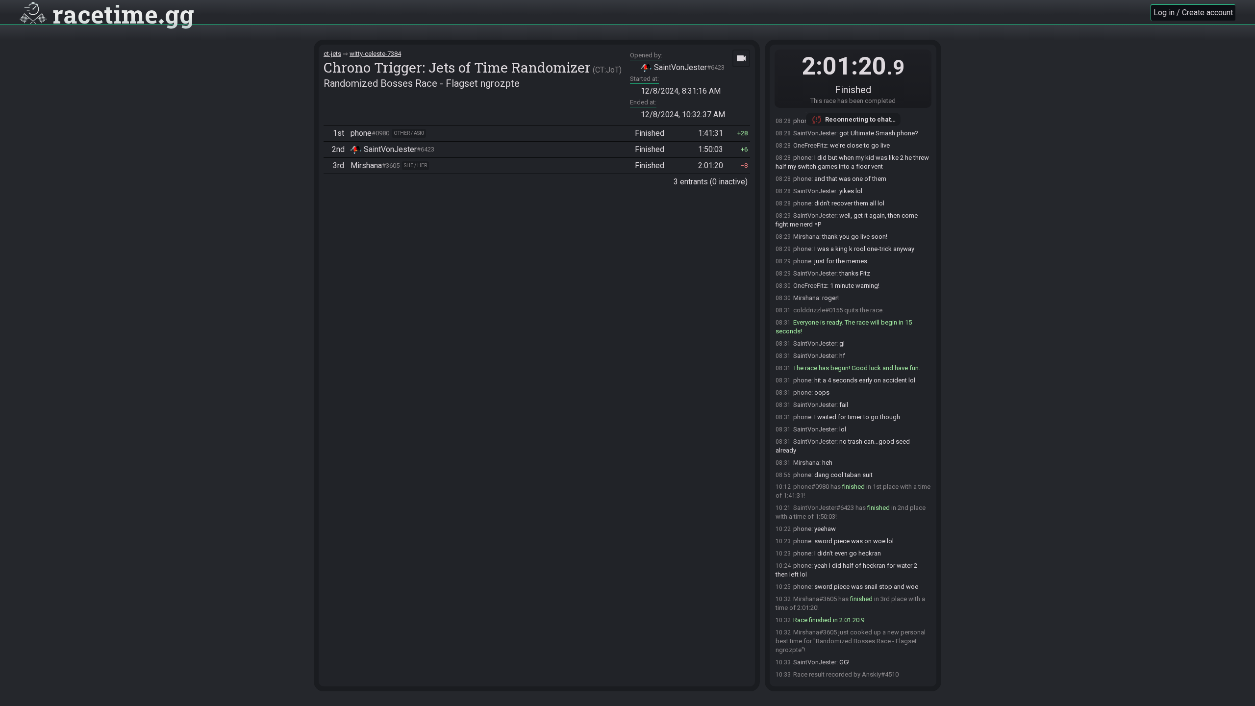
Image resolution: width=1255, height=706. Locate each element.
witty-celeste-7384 (375, 53)
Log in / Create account (1193, 12)
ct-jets (332, 53)
